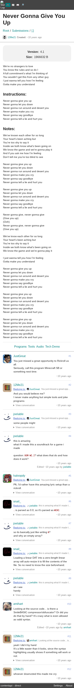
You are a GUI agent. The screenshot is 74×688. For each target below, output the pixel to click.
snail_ (17, 501)
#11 (69, 636)
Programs (20, 346)
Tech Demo (52, 346)
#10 (69, 604)
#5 (70, 475)
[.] (33, 30)
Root (6, 30)
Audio (40, 346)
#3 (70, 414)
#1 (70, 356)
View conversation (25, 405)
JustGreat (19, 356)
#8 (70, 549)
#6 (70, 501)
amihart (18, 603)
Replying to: (19, 389)
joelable (18, 414)
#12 (69, 669)
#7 (70, 523)
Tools (31, 346)
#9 (70, 578)
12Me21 (12, 37)
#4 (70, 436)
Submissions (20, 30)
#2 (70, 385)
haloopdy (19, 475)
